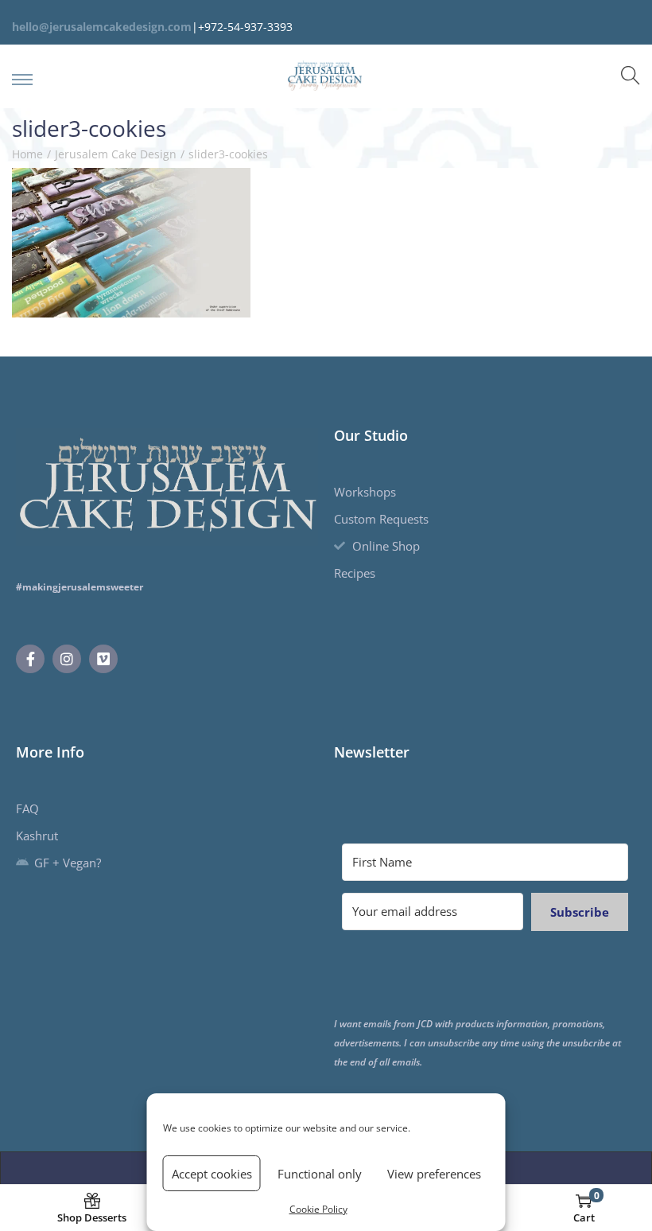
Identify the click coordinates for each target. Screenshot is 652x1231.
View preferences (434, 1174)
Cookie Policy (318, 1209)
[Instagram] (66, 659)
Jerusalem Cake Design (116, 154)
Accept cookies (212, 1174)
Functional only (319, 1174)
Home (27, 154)
